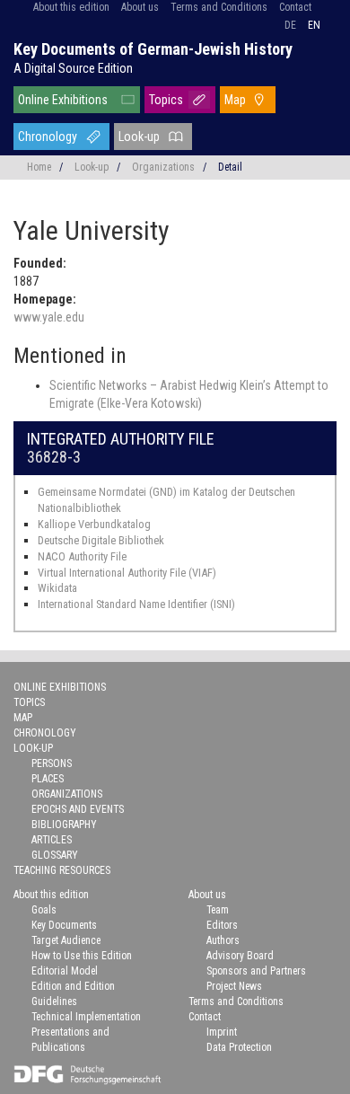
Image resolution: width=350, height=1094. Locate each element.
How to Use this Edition (81, 955)
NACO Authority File (82, 556)
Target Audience (66, 940)
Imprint (221, 1032)
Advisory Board (240, 955)
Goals (44, 910)
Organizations (163, 167)
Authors (223, 940)
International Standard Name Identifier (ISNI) (136, 604)
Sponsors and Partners (256, 971)
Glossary (54, 855)
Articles (51, 840)
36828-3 (54, 456)
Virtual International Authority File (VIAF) (127, 572)
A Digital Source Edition (73, 68)
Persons (51, 763)
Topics (166, 100)
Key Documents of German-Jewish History (153, 49)
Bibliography (64, 824)
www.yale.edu (48, 317)
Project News (234, 986)
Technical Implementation (86, 1016)
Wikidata (57, 588)
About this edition (71, 7)
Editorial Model (64, 971)
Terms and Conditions (219, 7)
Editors (222, 925)
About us (140, 7)
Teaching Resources (61, 870)
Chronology (47, 136)
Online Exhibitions (63, 100)
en (314, 25)
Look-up (139, 136)
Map (235, 100)
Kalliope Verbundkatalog (94, 524)
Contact (295, 7)
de (290, 25)
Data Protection (239, 1047)
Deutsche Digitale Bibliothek (101, 540)
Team (217, 910)
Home (39, 167)
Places (47, 778)
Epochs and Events (77, 809)
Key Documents (64, 925)
